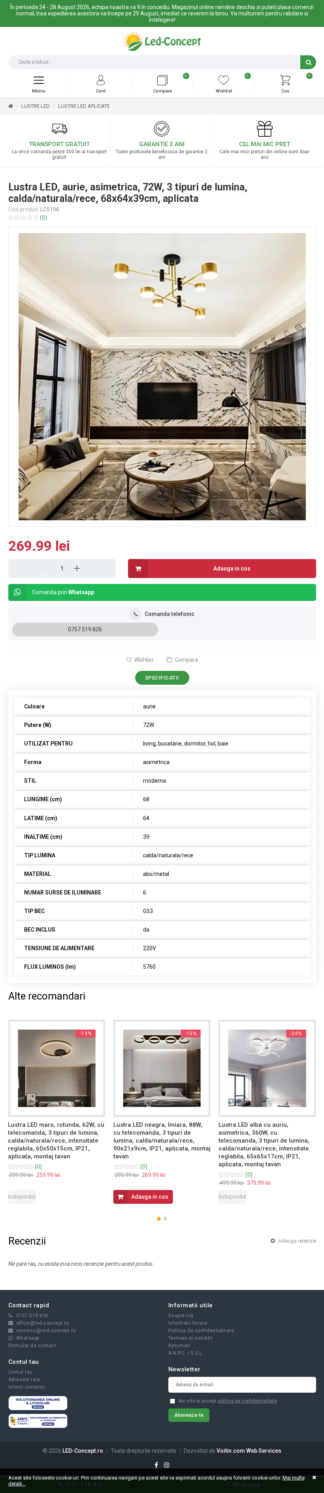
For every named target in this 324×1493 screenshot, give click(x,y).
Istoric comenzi (27, 1387)
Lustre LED (35, 106)
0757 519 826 (85, 629)
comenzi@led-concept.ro (46, 1330)
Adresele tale (24, 1379)
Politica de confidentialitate (201, 1330)
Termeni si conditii (190, 1338)
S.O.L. (196, 1353)
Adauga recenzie (296, 1241)
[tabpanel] (162, 376)
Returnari (179, 1345)
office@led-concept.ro (42, 1323)
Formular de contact (32, 1345)
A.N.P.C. (177, 1353)
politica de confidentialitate (247, 1401)
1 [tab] (164, 516)
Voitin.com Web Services (249, 1451)
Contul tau (20, 1372)
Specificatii (162, 678)
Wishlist (143, 660)
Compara (185, 660)
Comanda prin (63, 592)
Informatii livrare (187, 1323)
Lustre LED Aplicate (84, 106)
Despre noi (181, 1315)
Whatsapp (28, 1338)
